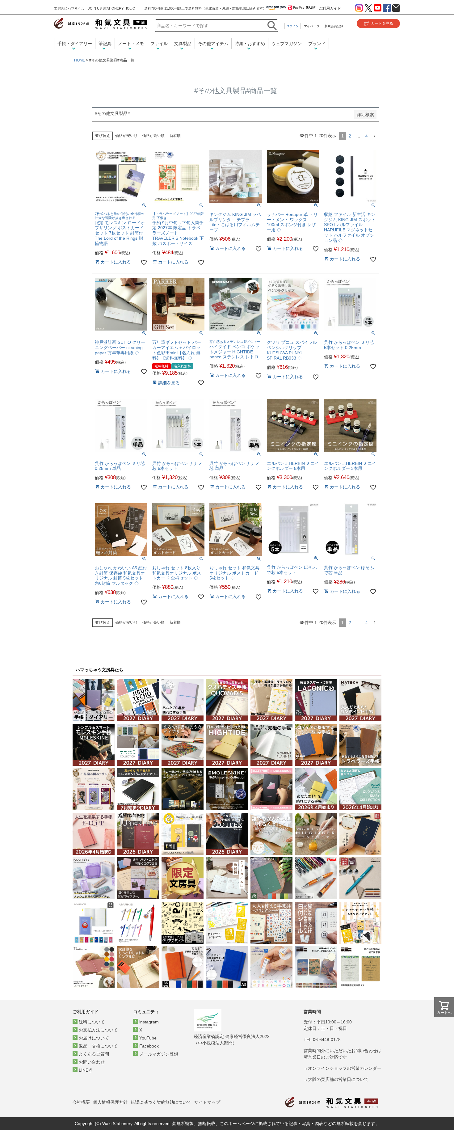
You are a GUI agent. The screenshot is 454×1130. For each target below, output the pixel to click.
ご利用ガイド (330, 8)
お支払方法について (98, 1029)
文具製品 (182, 43)
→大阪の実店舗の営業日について (336, 1079)
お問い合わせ (92, 1062)
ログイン (292, 26)
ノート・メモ (131, 43)
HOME (79, 60)
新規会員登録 (334, 26)
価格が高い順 (153, 135)
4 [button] (366, 135)
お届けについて (94, 1037)
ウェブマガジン (286, 43)
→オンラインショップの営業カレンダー (342, 1068)
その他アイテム (213, 43)
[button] (374, 136)
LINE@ (86, 1070)
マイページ (311, 26)
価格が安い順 (126, 135)
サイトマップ (207, 1102)
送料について (92, 1021)
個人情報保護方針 (110, 1102)
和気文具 (100, 23)
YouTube (148, 1037)
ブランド (317, 43)
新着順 (175, 135)
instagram (149, 1021)
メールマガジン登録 (158, 1054)
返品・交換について (98, 1046)
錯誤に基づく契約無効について (161, 1102)
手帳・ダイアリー (74, 43)
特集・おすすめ (250, 43)
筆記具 (105, 43)
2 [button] (350, 135)
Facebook (149, 1046)
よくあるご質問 (94, 1054)
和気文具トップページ (331, 1102)
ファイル (159, 43)
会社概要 (81, 1102)
